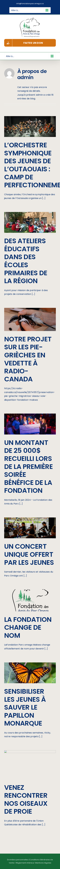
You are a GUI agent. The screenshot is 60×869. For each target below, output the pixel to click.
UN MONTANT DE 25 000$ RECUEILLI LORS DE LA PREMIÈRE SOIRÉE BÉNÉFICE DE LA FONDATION (28, 466)
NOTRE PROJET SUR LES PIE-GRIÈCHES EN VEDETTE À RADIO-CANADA (27, 359)
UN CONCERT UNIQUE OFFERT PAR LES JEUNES (29, 554)
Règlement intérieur (25, 863)
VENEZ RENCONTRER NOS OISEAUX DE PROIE (25, 799)
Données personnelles (17, 859)
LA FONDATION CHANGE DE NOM (27, 627)
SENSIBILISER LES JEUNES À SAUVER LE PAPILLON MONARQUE (25, 707)
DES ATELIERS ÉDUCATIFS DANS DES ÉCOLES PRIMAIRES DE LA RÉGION (25, 261)
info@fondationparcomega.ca (30, 3)
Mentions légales (43, 863)
